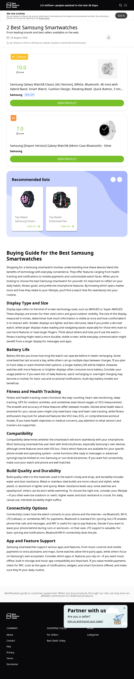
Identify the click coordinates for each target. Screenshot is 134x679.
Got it (121, 15)
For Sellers (52, 634)
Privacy (10, 652)
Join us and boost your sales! (85, 621)
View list (31, 226)
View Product (67, 103)
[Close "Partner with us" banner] (124, 608)
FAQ (9, 646)
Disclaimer (12, 664)
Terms (10, 658)
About (10, 634)
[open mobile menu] (125, 5)
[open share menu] (109, 37)
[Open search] (120, 5)
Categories (93, 634)
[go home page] (13, 5)
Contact (11, 640)
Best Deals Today (56, 640)
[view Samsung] (22, 69)
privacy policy (44, 18)
